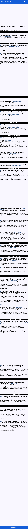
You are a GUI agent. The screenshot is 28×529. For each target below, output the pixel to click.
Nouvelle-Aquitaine (12, 26)
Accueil (3, 26)
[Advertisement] (14, 80)
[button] (25, 1)
